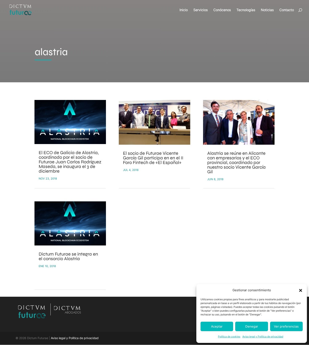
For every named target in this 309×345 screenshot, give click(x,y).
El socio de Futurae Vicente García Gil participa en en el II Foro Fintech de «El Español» (153, 158)
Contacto (286, 10)
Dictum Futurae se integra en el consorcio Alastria (68, 256)
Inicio (184, 10)
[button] (300, 290)
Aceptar (217, 326)
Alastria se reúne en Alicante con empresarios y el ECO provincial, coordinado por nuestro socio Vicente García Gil (236, 162)
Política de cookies (229, 336)
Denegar (251, 326)
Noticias (267, 10)
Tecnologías (245, 10)
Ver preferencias (286, 326)
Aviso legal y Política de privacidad (262, 336)
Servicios (200, 10)
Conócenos (222, 10)
